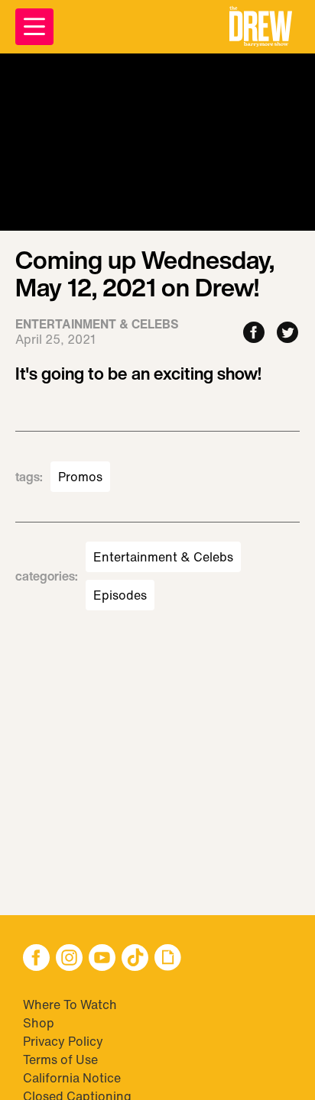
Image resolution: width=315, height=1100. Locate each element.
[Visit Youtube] (102, 959)
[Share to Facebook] (254, 333)
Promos (80, 476)
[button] (260, 26)
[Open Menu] (34, 26)
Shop (38, 1023)
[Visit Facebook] (36, 959)
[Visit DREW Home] (260, 26)
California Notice (72, 1078)
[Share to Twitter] (287, 333)
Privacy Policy (63, 1041)
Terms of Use (60, 1059)
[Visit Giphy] (167, 959)
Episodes (120, 595)
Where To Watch (70, 1004)
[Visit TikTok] (135, 959)
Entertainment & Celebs (163, 557)
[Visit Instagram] (69, 959)
